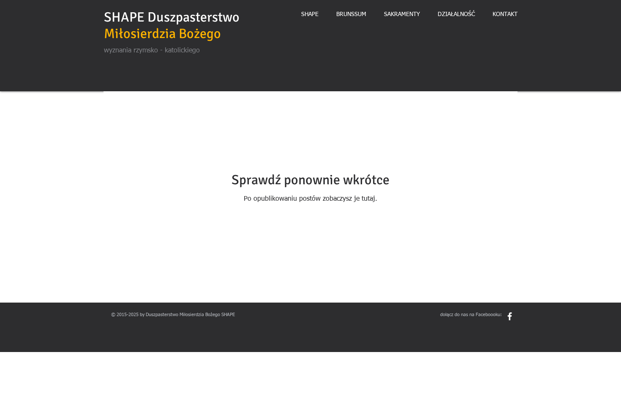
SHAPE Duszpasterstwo (172, 17)
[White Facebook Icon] (509, 316)
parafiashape (124, 308)
